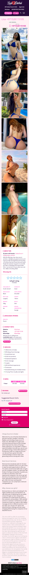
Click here (17, 329)
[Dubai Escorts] (14, 3)
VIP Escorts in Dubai (14, 403)
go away (19, 563)
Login (16, 13)
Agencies (21, 7)
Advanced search (15, 425)
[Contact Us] (23, 13)
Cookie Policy (5, 569)
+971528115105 (18, 25)
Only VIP (5, 417)
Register (9, 13)
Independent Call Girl (9, 255)
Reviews (7, 9)
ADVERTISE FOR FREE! (18, 9)
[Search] (20, 13)
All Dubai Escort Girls (11, 7)
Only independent (8, 420)
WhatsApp (17, 333)
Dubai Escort (19, 253)
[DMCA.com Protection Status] (15, 560)
